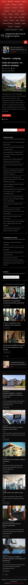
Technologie (17, 23)
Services (22, 20)
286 (7, 356)
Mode (15, 17)
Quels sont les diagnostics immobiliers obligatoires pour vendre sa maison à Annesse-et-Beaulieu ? (13, 172)
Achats (4, 1)
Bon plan (14, 4)
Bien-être (8, 4)
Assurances (17, 1)
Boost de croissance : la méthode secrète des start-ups (18, 48)
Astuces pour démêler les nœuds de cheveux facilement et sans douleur (14, 347)
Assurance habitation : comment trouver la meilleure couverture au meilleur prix (13, 395)
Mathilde (5, 263)
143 (6, 574)
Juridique (10, 14)
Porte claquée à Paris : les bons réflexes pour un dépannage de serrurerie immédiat (13, 223)
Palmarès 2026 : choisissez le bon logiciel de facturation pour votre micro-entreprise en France (14, 179)
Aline (13, 68)
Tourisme (10, 26)
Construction (7, 7)
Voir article (6, 305)
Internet (4, 14)
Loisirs (5, 17)
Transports (17, 26)
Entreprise (14, 7)
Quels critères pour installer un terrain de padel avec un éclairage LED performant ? (14, 558)
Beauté (24, 1)
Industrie (13, 11)
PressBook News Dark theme (17, 583)
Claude (5, 247)
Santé (17, 20)
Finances (21, 7)
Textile (23, 23)
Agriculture (10, 1)
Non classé (21, 17)
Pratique (6, 20)
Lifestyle (17, 14)
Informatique (21, 11)
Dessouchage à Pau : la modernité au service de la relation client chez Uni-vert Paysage (13, 154)
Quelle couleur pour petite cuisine (13, 492)
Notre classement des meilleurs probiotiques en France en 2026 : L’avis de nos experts (13, 211)
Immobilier (6, 11)
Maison (10, 17)
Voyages (21, 29)
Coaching (20, 4)
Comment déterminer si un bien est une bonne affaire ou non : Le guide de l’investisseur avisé (14, 191)
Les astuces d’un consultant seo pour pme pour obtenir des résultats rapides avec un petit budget (13, 199)
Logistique (23, 14)
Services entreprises (7, 23)
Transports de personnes (11, 29)
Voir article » (7, 116)
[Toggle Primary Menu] (25, 42)
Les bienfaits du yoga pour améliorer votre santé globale (18, 363)
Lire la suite (6, 407)
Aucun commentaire (9, 71)
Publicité (12, 20)
